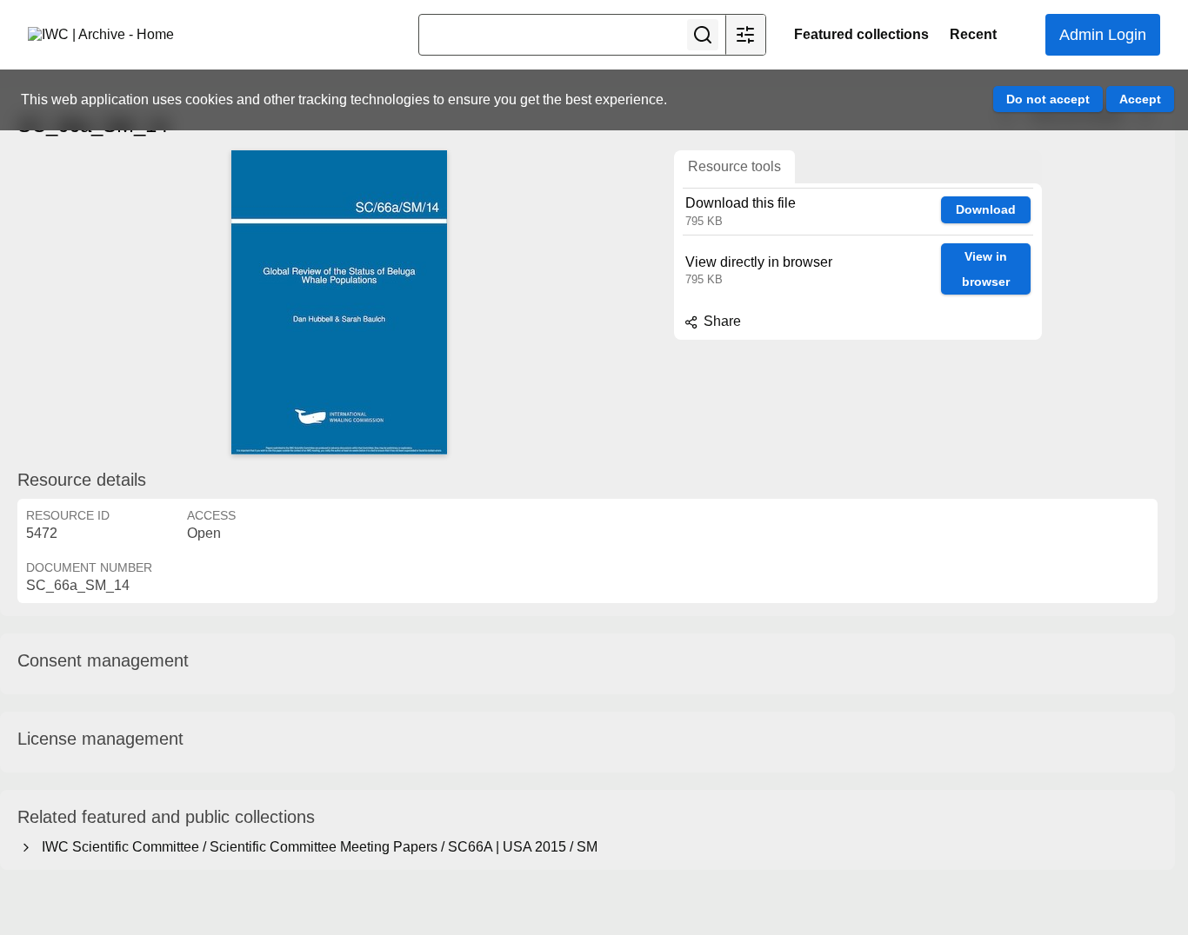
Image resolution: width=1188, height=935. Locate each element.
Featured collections (861, 34)
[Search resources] (702, 34)
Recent (973, 34)
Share (720, 321)
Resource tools (734, 166)
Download (986, 209)
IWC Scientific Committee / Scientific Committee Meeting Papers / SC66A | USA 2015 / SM (316, 846)
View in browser (986, 268)
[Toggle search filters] (745, 35)
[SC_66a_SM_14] (339, 302)
